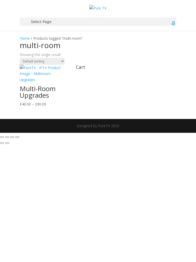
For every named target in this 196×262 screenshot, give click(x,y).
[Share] (12, 137)
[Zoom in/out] (2, 137)
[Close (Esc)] (17, 137)
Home (25, 38)
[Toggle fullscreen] (7, 137)
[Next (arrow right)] (7, 143)
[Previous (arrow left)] (2, 143)
